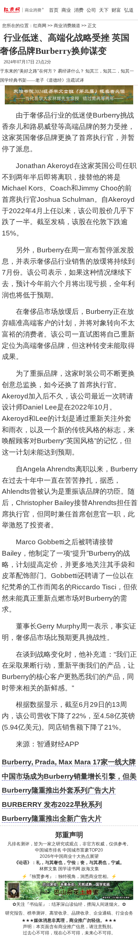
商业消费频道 (67, 25)
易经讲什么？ (71, 71)
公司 (91, 10)
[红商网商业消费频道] (14, 10)
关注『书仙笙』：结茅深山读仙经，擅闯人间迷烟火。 (69, 904)
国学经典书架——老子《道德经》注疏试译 (42, 80)
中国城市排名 (48, 850)
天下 (104, 10)
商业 (66, 10)
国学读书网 (69, 868)
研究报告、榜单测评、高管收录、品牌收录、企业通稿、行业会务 (69, 913)
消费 (79, 10)
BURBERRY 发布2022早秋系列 (52, 804)
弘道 (129, 10)
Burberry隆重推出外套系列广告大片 (59, 790)
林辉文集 (48, 868)
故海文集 (90, 868)
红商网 (39, 25)
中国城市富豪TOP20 (83, 850)
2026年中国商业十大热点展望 (69, 856)
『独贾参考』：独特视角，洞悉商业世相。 (69, 876)
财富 (116, 10)
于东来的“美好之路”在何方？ (28, 71)
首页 (54, 10)
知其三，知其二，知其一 (109, 71)
